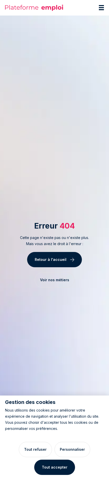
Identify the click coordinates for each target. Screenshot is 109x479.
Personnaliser (72, 449)
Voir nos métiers (54, 280)
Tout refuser (35, 449)
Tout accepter (54, 467)
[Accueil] (34, 8)
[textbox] (54, 241)
